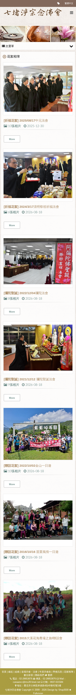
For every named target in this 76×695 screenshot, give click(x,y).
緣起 (10, 671)
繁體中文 (69, 3)
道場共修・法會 (29, 671)
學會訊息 (57, 671)
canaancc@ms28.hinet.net (26, 682)
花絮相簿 (68, 671)
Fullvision (38, 693)
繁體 (50, 675)
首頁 (4, 671)
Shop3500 (63, 689)
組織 (17, 671)
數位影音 (28, 675)
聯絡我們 (39, 675)
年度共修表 (45, 671)
